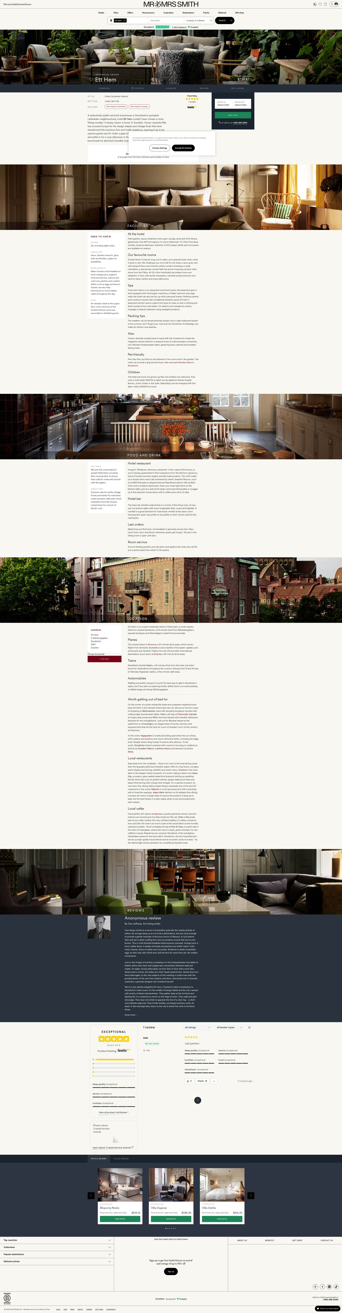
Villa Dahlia (209, 1207)
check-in (221, 102)
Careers (89, 1309)
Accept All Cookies (183, 148)
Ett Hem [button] (118, 20)
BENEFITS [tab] (269, 1240)
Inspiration (169, 13)
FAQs (65, 1309)
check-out (240, 102)
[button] (314, 4)
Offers (130, 13)
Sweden (114, 75)
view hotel (120, 1219)
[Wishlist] (320, 4)
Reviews (204, 88)
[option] (120, 1196)
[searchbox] (138, 20)
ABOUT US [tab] (242, 1240)
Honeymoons (148, 13)
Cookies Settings (159, 148)
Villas (115, 13)
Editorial (222, 13)
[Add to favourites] (91, 79)
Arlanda (157, 654)
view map (104, 659)
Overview (104, 88)
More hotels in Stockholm (116, 107)
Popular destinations (14, 1254)
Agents (80, 1309)
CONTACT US (327, 1240)
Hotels (101, 13)
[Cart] (325, 4)
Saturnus (158, 814)
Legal (58, 1309)
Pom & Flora (177, 826)
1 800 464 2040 (240, 122)
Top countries (10, 1240)
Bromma (152, 644)
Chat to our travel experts (329, 1309)
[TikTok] (336, 1286)
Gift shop (239, 13)
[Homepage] (171, 4)
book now (233, 115)
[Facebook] (322, 1286)
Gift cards (99, 1309)
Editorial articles (12, 1261)
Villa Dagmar (159, 1207)
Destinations (188, 13)
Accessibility (111, 1309)
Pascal (147, 833)
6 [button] (178, 1229)
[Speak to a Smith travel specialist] (314, 4)
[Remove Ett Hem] (124, 20)
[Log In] (334, 4)
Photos (139, 88)
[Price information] (251, 79)
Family (206, 13)
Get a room (237, 88)
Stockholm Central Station (140, 665)
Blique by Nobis (109, 1207)
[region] (172, 143)
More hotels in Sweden (139, 107)
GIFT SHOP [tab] (297, 1240)
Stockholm (102, 75)
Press (72, 1309)
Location (171, 88)
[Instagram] (315, 1286)
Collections (9, 1247)
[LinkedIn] (329, 1286)
